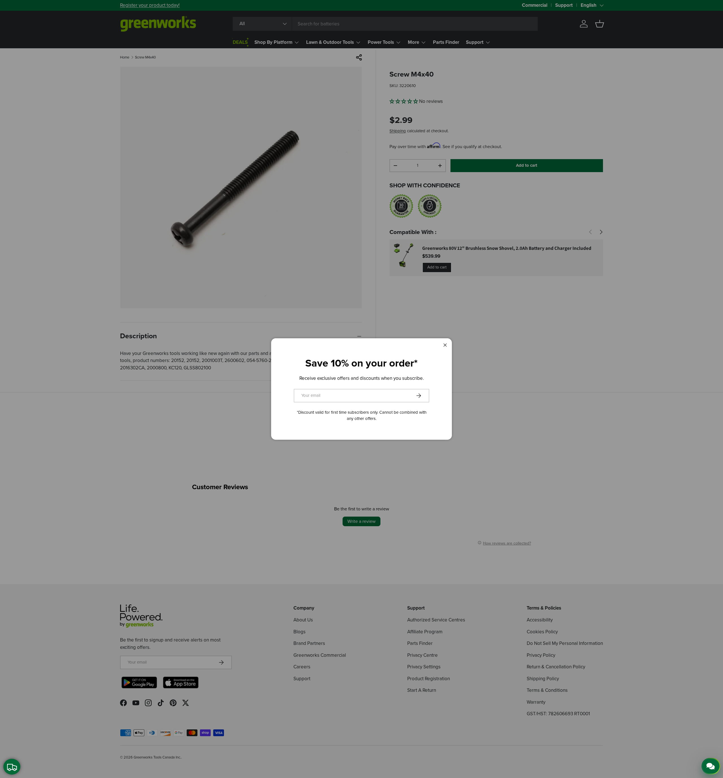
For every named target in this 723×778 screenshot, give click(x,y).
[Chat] (711, 766)
